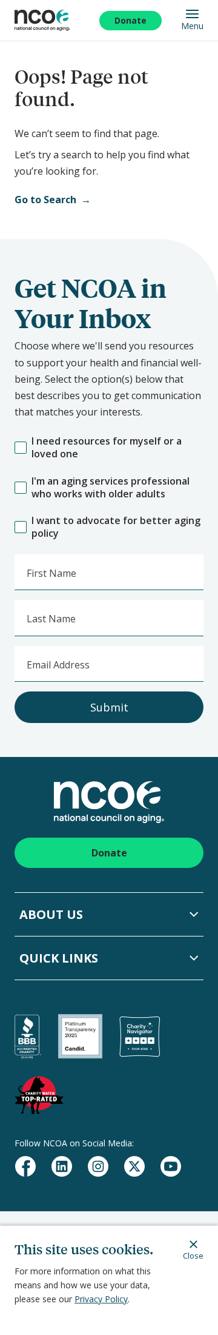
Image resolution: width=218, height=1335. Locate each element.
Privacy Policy (101, 1299)
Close (193, 1255)
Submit (109, 707)
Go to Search (45, 199)
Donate (130, 20)
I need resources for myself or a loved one (106, 447)
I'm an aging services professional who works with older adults (110, 487)
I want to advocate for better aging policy (115, 527)
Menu (192, 25)
